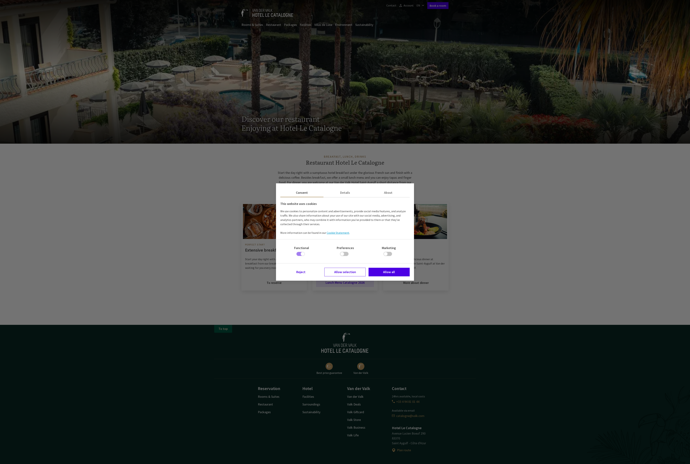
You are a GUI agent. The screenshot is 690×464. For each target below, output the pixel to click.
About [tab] (388, 193)
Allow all (389, 272)
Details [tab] (345, 193)
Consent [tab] (302, 193)
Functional (301, 248)
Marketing (389, 248)
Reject (300, 272)
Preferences (345, 248)
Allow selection (345, 272)
